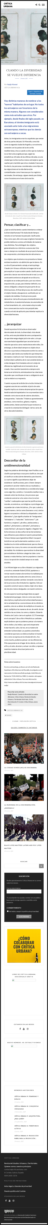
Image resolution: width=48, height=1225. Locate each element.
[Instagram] (27, 1029)
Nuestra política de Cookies (15, 1191)
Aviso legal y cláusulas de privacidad (18, 1186)
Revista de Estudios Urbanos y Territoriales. (21, 1163)
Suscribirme (24, 917)
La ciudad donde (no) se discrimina (20, 768)
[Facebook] (20, 1029)
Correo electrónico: (14, 888)
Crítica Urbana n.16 (14, 710)
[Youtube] (24, 1029)
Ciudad (15, 721)
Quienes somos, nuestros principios (17, 1166)
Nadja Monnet (12, 84)
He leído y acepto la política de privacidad (24, 911)
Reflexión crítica (28, 721)
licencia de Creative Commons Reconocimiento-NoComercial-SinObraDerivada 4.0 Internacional (20, 1217)
